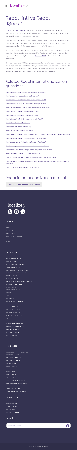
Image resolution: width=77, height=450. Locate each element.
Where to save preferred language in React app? (23, 167)
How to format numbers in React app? (19, 127)
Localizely (45, 446)
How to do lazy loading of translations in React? (22, 111)
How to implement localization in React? (20, 130)
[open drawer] (6, 6)
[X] (10, 211)
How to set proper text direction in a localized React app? (26, 142)
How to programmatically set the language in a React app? (26, 138)
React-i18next (21, 30)
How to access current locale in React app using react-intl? (26, 92)
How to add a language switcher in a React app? (22, 96)
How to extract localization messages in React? (22, 115)
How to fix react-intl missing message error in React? (24, 119)
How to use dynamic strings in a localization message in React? (27, 146)
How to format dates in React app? (18, 123)
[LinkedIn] (16, 211)
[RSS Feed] (22, 211)
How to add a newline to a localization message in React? (26, 100)
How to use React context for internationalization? (23, 153)
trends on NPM (40, 56)
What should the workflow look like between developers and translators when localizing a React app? (37, 162)
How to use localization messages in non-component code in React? (29, 150)
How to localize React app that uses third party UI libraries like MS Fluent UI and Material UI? (38, 134)
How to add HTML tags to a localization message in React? (26, 104)
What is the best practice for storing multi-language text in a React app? (31, 157)
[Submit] (67, 425)
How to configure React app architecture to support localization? (28, 107)
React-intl (9, 30)
